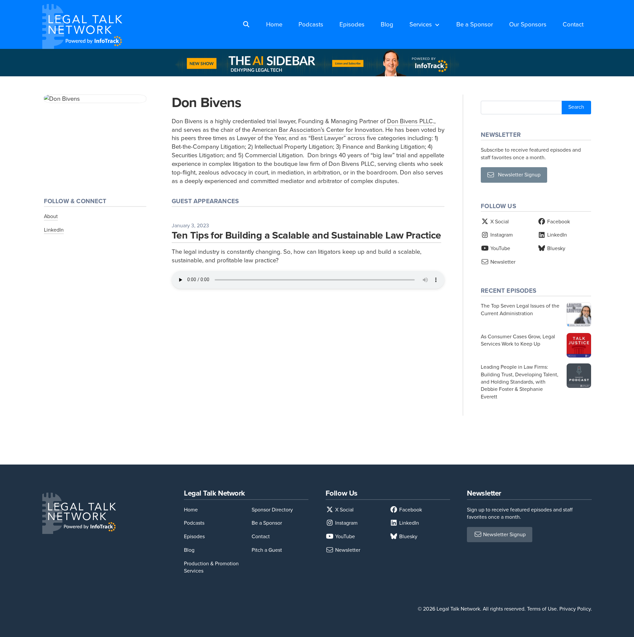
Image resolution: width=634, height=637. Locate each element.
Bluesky (555, 248)
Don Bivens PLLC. (410, 121)
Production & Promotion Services (211, 567)
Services (420, 24)
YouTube (499, 248)
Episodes (352, 24)
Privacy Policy (575, 609)
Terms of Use (542, 609)
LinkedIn (54, 230)
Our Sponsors (527, 24)
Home (274, 24)
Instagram (501, 235)
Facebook (558, 221)
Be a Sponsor (474, 24)
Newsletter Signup (517, 174)
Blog (387, 24)
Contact (573, 24)
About (51, 216)
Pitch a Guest (267, 550)
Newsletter (502, 262)
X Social (499, 221)
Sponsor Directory (272, 509)
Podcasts (311, 24)
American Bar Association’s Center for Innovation (317, 129)
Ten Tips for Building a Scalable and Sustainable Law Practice (306, 235)
